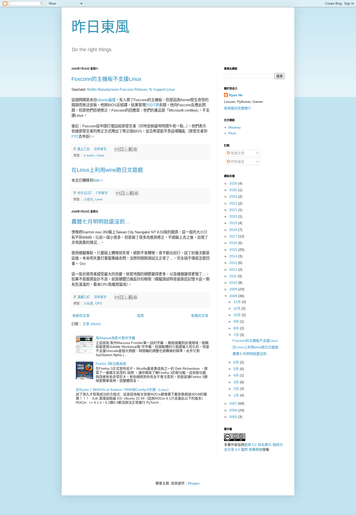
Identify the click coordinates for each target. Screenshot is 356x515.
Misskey (234, 127)
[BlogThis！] (121, 149)
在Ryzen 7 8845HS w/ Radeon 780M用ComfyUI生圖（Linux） (123, 390)
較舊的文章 (199, 316)
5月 (236, 369)
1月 (236, 395)
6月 (236, 362)
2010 (233, 283)
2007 (233, 403)
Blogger (194, 483)
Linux (100, 155)
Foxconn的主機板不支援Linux (106, 79)
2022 (233, 203)
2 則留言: (103, 193)
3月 (236, 382)
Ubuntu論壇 (106, 100)
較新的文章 (81, 316)
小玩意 (88, 303)
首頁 (140, 316)
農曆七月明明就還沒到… (100, 222)
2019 (233, 223)
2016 (233, 243)
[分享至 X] (126, 149)
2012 (233, 269)
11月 (237, 308)
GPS (98, 303)
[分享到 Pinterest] (135, 149)
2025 (233, 190)
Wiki (96, 180)
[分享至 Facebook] (130, 149)
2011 (233, 276)
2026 (233, 183)
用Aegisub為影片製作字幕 (115, 338)
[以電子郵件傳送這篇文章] (116, 149)
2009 (233, 289)
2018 (233, 230)
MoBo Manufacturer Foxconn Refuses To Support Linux (131, 89)
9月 (236, 321)
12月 (237, 302)
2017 (233, 236)
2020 (233, 216)
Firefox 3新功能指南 (111, 364)
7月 (236, 335)
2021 (233, 210)
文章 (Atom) (92, 324)
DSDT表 (152, 105)
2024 (233, 196)
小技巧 (88, 199)
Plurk (232, 133)
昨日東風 (100, 27)
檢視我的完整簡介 (237, 108)
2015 (233, 250)
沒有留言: (101, 149)
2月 (236, 389)
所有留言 (237, 161)
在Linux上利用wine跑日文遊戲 (107, 170)
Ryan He (236, 95)
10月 (237, 315)
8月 (236, 328)
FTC (74, 136)
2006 (233, 410)
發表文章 (237, 153)
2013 (233, 263)
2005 (233, 417)
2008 (233, 296)
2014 (233, 256)
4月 (236, 375)
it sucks (89, 155)
